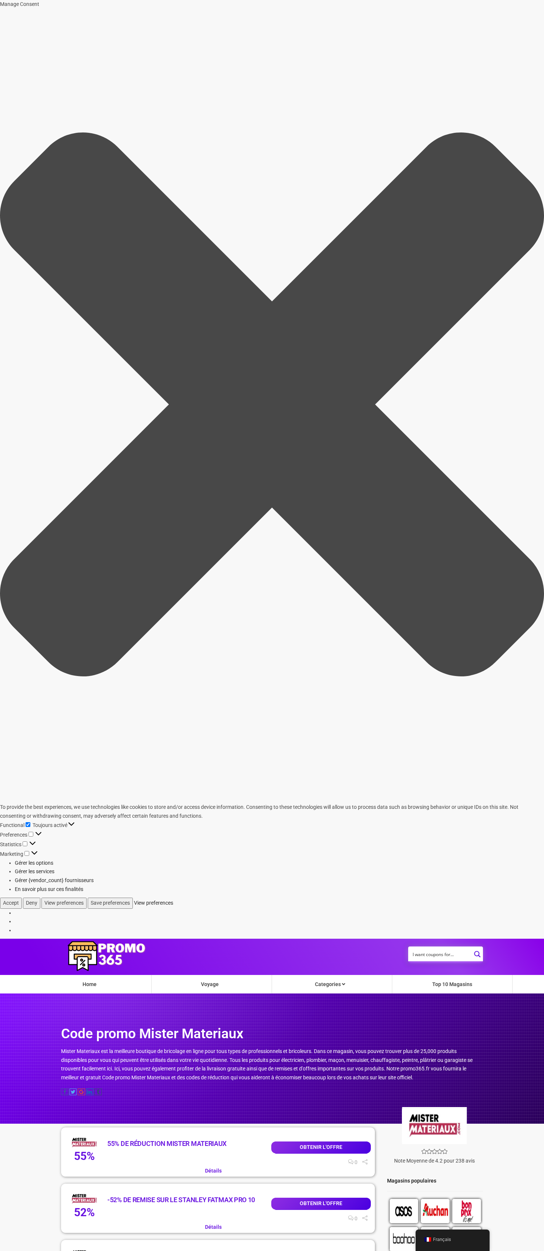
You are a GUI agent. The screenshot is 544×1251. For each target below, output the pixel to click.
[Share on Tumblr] (98, 1092)
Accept (11, 903)
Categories (328, 984)
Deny (31, 903)
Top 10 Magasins (452, 984)
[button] (272, 406)
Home (90, 984)
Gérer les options (34, 863)
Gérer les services (34, 871)
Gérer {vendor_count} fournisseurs (54, 880)
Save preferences (110, 903)
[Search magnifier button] (477, 952)
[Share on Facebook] (64, 1092)
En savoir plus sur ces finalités (49, 889)
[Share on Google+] (81, 1092)
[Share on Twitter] (73, 1092)
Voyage (210, 984)
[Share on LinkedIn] (90, 1092)
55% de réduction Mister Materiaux (166, 1143)
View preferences (64, 903)
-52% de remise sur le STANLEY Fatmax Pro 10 (181, 1200)
